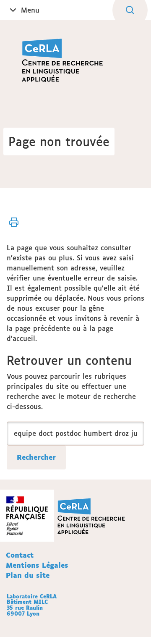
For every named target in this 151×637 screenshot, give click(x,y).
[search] (75, 434)
